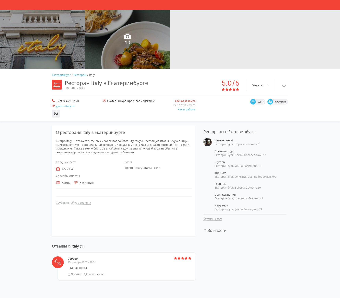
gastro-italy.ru (65, 106)
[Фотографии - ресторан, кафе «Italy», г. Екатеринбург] (42, 39)
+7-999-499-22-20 (67, 101)
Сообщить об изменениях (73, 202)
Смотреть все (212, 218)
